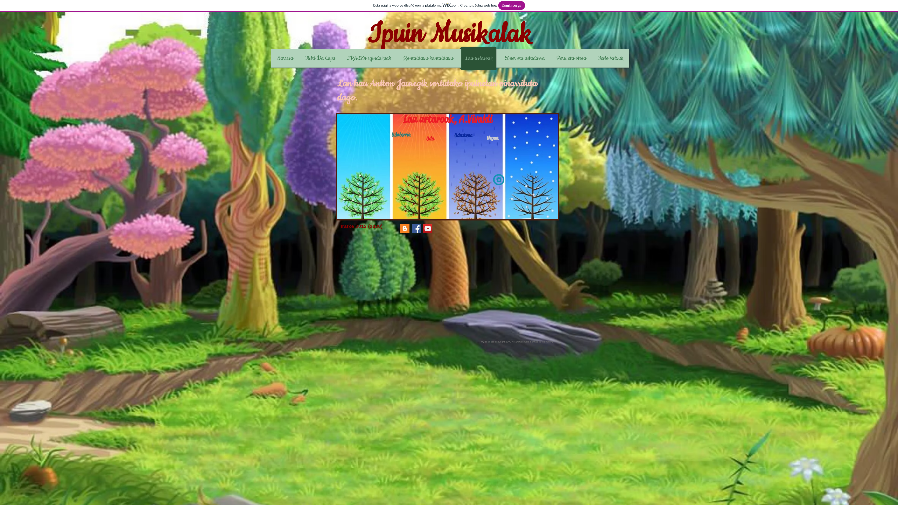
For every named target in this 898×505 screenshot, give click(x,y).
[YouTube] (427, 228)
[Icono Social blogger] (404, 228)
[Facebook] (416, 228)
